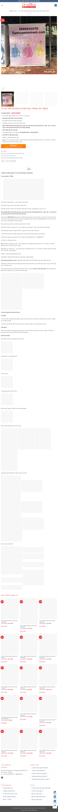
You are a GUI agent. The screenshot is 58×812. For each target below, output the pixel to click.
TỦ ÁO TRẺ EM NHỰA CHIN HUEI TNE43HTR (47, 687)
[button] (2, 5)
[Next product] (27, 13)
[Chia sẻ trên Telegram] (15, 161)
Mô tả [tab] (29, 169)
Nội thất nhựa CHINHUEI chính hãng (14, 157)
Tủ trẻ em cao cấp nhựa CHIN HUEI (40, 788)
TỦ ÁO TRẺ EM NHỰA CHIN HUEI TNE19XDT (47, 657)
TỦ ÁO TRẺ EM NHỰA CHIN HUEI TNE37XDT (9, 621)
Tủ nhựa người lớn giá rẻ (9, 796)
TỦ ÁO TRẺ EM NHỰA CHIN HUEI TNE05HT (9, 687)
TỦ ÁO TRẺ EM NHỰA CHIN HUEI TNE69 (9, 657)
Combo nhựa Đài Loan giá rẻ (39, 773)
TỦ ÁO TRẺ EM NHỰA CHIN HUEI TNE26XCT (47, 621)
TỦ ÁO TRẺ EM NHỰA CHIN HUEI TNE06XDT (28, 657)
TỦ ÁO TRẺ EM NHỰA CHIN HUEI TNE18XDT (28, 626)
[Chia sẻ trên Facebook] (5, 161)
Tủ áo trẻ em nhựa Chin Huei (9, 155)
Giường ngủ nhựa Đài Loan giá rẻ (41, 779)
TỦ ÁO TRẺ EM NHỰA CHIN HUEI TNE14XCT (28, 751)
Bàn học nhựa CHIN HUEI (38, 796)
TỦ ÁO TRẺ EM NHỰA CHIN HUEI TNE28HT (9, 751)
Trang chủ (13, 11)
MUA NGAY (4, 626)
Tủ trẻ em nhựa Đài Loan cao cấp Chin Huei (34, 11)
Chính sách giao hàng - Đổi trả (30, 808)
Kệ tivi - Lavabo (7, 799)
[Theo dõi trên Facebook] (2, 778)
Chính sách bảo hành (17, 808)
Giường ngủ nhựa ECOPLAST (39, 776)
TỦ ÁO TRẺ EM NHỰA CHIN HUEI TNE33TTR (47, 720)
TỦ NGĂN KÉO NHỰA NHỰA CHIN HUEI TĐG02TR (9, 718)
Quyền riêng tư (42, 808)
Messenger (55, 802)
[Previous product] (30, 13)
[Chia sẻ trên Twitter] (7, 161)
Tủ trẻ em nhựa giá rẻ (37, 791)
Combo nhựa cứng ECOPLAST (40, 767)
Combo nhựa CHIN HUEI (38, 770)
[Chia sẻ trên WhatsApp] (2, 161)
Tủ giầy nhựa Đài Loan (9, 791)
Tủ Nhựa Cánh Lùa (8, 788)
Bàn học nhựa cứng (36, 793)
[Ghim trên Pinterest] (10, 161)
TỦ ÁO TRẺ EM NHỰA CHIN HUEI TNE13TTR (47, 751)
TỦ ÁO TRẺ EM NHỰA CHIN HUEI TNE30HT (28, 714)
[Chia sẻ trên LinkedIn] (12, 161)
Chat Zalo (55, 798)
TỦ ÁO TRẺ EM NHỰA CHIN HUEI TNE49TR (28, 687)
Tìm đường (55, 793)
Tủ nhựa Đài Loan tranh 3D (10, 793)
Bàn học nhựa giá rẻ (36, 799)
